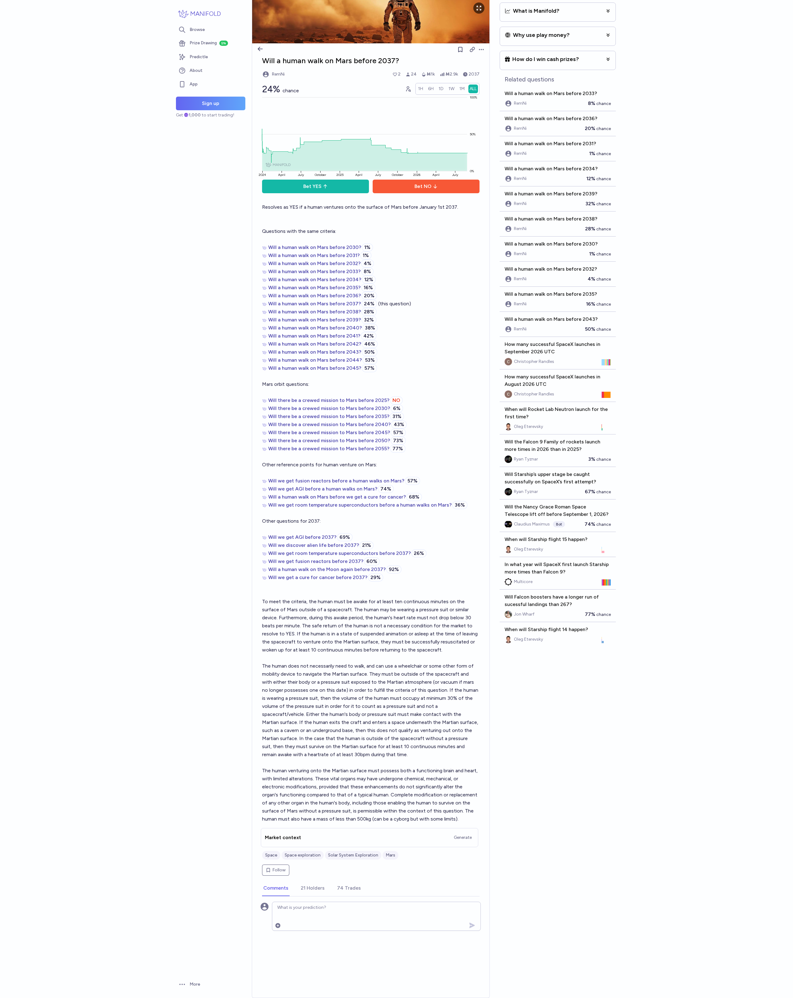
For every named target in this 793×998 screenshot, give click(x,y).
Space (271, 855)
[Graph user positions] (408, 89)
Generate (463, 837)
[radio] (420, 89)
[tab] (276, 888)
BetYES (312, 186)
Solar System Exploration (353, 855)
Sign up (210, 103)
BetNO (423, 186)
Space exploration (303, 855)
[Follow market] (460, 49)
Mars (390, 855)
